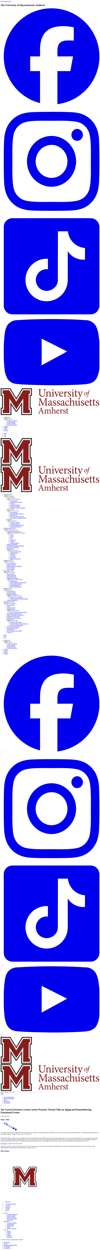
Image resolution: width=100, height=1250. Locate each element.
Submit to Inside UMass (16, 622)
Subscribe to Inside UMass (16, 625)
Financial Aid (10, 548)
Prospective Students (12, 420)
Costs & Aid (13, 540)
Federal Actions (11, 609)
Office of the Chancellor (16, 584)
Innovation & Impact (12, 594)
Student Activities (11, 565)
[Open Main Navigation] (3, 1036)
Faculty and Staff (11, 423)
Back (6, 419)
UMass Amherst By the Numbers (18, 582)
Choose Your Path (11, 575)
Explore (12, 536)
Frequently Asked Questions (14, 618)
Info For (6, 417)
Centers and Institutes (12, 600)
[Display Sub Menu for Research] (10, 588)
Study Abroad (13, 515)
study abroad (7, 1102)
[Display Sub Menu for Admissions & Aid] (14, 528)
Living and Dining (11, 563)
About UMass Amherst (12, 578)
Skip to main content (6, 1)
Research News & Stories (16, 597)
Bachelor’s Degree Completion (17, 508)
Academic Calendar (12, 1223)
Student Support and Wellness (14, 566)
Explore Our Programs (15, 526)
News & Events (8, 601)
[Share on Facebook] (7, 1125)
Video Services (10, 629)
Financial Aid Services (15, 551)
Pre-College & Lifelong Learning (18, 518)
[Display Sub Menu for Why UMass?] (12, 571)
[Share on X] (9, 1126)
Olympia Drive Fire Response (14, 613)
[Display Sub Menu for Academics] (11, 494)
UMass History (14, 581)
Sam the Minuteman (15, 585)
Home (11, 534)
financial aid (7, 1101)
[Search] (2, 1094)
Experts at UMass (11, 607)
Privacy (6, 1243)
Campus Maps (10, 1224)
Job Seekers (10, 1220)
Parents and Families (12, 425)
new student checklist (9, 1098)
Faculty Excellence (11, 593)
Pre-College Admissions (13, 547)
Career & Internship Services (17, 525)
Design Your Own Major (16, 502)
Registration (4, 1143)
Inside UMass (10, 619)
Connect (12, 541)
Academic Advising (15, 524)
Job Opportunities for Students (14, 631)
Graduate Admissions (12, 544)
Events (8, 606)
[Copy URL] (5, 1123)
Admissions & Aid (8, 528)
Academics (6, 494)
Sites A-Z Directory (12, 1228)
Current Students (11, 422)
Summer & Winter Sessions (17, 513)
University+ (13, 557)
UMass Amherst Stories (16, 586)
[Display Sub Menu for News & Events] (13, 602)
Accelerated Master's (15, 505)
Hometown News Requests (13, 626)
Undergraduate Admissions (13, 531)
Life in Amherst (11, 567)
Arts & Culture (10, 569)
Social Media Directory (12, 628)
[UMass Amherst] (50, 1177)
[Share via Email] (13, 1128)
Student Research (11, 591)
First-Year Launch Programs (17, 516)
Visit (11, 537)
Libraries (6, 430)
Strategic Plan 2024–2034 (13, 616)
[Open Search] (1, 1035)
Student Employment (15, 558)
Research (6, 588)
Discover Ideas (10, 573)
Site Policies (7, 1242)
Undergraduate (13, 500)
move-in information (9, 1097)
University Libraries (15, 522)
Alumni (6, 426)
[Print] (16, 1130)
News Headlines (11, 605)
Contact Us (9, 632)
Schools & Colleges (15, 506)
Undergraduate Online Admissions (15, 545)
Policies (9, 1227)
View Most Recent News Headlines (19, 623)
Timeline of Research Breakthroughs (19, 598)
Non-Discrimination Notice (10, 1245)
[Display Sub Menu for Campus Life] (11, 560)
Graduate (12, 503)
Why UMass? (7, 570)
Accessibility (7, 1246)
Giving (5, 429)
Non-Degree (13, 556)
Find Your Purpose (11, 576)
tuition (5, 1100)
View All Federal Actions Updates (18, 612)
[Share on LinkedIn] (11, 1127)
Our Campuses (13, 512)
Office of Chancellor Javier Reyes (15, 615)
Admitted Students (14, 543)
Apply (11, 538)
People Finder (10, 1225)
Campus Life (7, 560)
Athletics (6, 427)
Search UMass (4, 1092)
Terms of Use (7, 1248)
